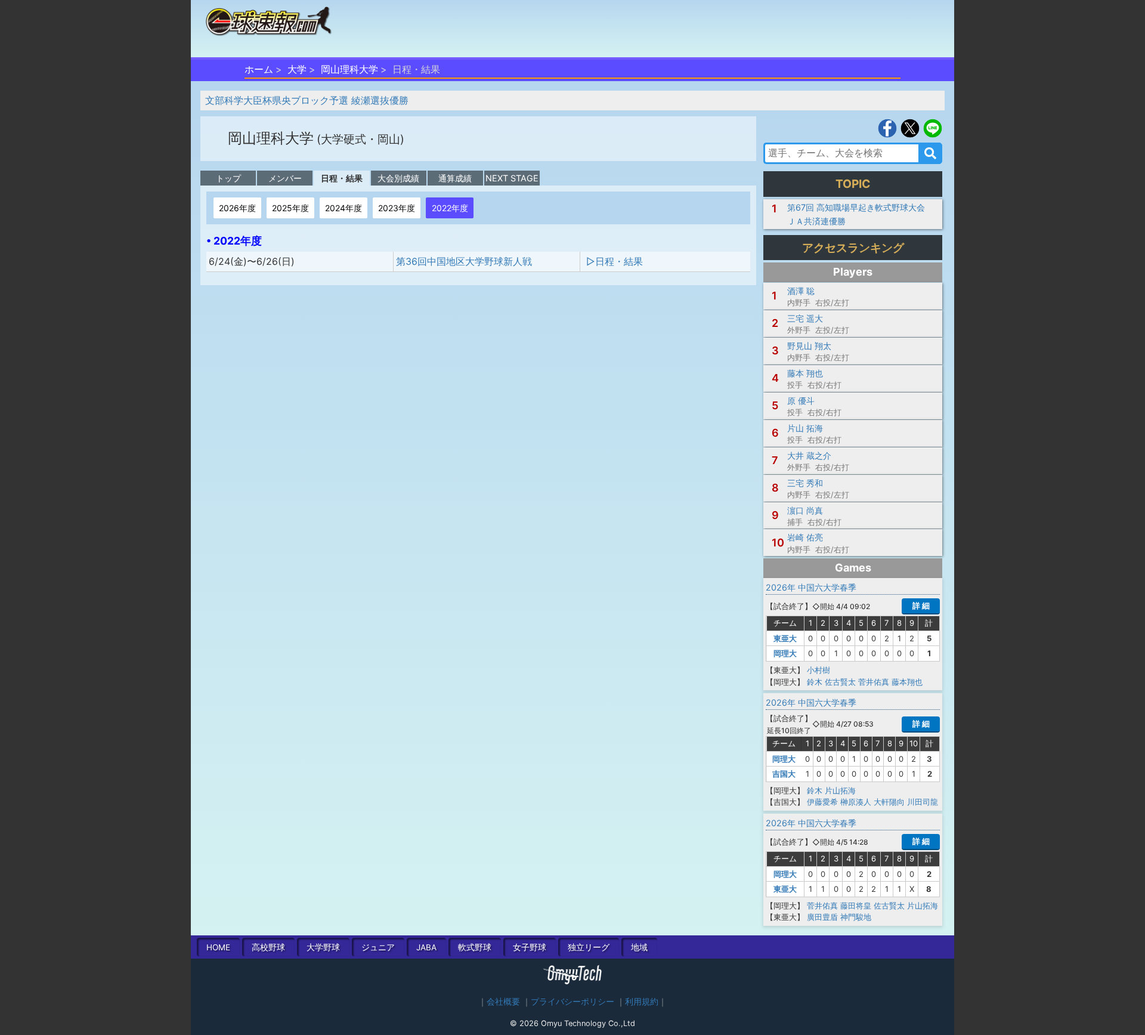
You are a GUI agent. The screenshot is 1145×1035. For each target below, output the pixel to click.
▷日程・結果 (614, 261)
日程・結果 (342, 178)
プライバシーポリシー (572, 1001)
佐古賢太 (840, 682)
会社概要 (503, 1001)
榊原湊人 (855, 802)
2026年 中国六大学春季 (815, 587)
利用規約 (641, 1001)
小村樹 (818, 670)
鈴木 (814, 682)
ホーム (259, 69)
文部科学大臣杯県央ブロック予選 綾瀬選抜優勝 (307, 100)
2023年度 (396, 208)
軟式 (474, 947)
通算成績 (455, 178)
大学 (297, 69)
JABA (426, 947)
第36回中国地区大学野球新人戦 (464, 261)
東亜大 (785, 638)
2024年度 (343, 208)
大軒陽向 (889, 802)
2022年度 (450, 208)
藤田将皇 (855, 905)
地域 (639, 947)
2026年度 (237, 208)
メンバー (285, 178)
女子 (529, 947)
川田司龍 (922, 802)
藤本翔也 (907, 682)
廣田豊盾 (822, 917)
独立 (588, 947)
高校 (268, 947)
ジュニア (378, 947)
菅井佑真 (873, 682)
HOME (218, 947)
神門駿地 (855, 917)
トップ (228, 178)
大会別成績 (398, 178)
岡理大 (785, 653)
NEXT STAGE (512, 178)
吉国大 (784, 773)
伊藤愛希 (822, 802)
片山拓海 (840, 790)
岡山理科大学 (349, 69)
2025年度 (290, 208)
